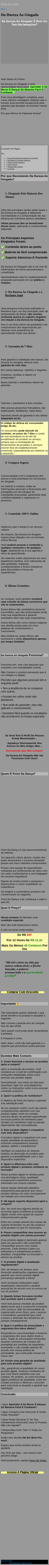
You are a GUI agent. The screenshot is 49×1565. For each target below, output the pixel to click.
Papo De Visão (10, 3)
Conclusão (10, 169)
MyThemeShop (15, 1563)
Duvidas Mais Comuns (15, 167)
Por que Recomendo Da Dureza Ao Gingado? (22, 158)
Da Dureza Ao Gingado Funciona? (19, 160)
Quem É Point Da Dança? (16, 162)
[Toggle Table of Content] (3, 154)
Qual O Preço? (12, 164)
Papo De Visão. (38, 1460)
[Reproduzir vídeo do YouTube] (24, 130)
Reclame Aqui (14, 295)
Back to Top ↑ (27, 1563)
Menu (3, 9)
